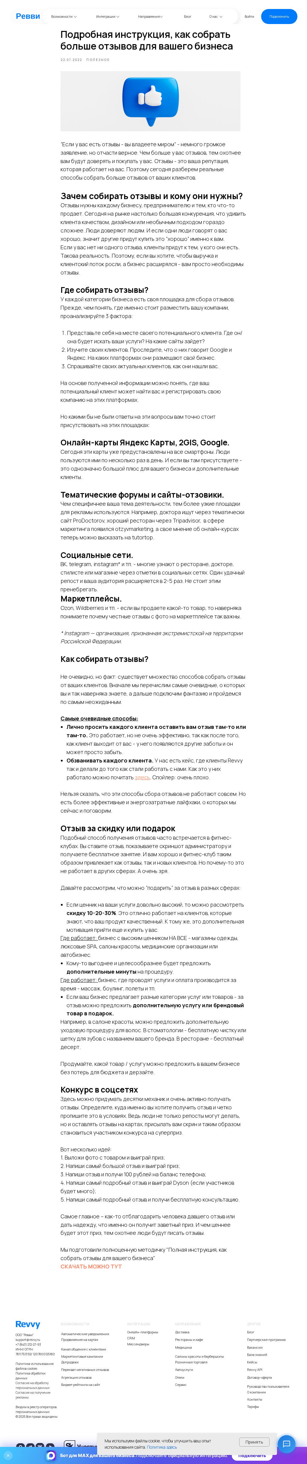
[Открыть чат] (287, 1444)
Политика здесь (162, 1447)
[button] (279, 16)
